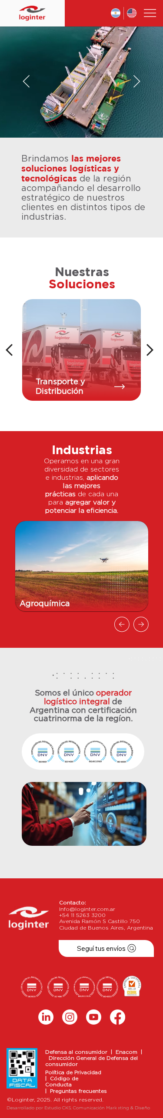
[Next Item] (136, 82)
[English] (131, 13)
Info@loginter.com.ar (87, 909)
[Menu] (150, 13)
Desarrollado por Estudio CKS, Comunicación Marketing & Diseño (78, 1108)
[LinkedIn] (45, 1017)
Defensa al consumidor (78, 1052)
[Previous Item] (26, 82)
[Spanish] (116, 13)
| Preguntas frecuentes (76, 1091)
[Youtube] (93, 1017)
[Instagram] (69, 1017)
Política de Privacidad (73, 1072)
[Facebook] (117, 1017)
